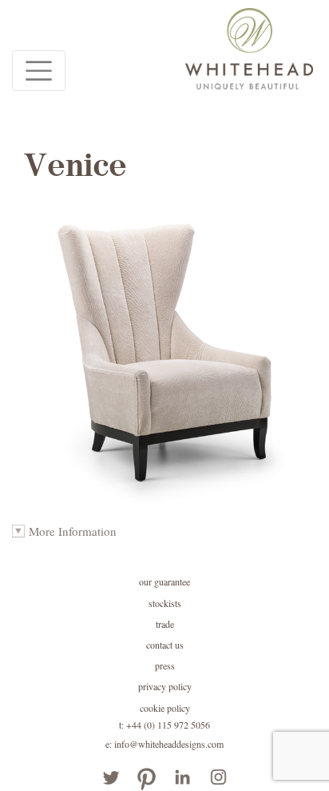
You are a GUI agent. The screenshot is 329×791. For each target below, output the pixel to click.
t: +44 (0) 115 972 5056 (164, 724)
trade (165, 623)
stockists (165, 603)
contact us (165, 644)
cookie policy (165, 707)
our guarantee (164, 581)
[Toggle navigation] (38, 70)
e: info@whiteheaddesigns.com (164, 743)
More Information (73, 531)
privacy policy (165, 686)
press (165, 665)
